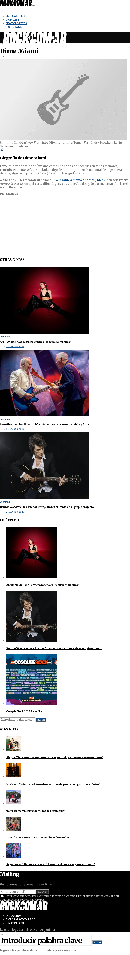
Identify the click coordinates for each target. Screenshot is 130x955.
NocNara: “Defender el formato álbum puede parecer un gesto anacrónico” (53, 784)
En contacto (16, 923)
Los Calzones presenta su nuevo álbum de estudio (37, 837)
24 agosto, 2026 (15, 346)
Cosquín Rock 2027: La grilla (24, 711)
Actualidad (15, 16)
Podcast (13, 19)
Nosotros (14, 915)
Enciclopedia (16, 23)
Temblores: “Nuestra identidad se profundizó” (35, 810)
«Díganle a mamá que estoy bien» (81, 180)
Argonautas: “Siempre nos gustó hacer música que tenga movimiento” (50, 864)
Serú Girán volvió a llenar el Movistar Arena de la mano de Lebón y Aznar (45, 424)
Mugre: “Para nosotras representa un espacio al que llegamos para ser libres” (54, 757)
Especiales (14, 27)
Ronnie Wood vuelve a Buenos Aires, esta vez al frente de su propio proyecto (47, 507)
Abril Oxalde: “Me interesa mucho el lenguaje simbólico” (35, 341)
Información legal (21, 919)
